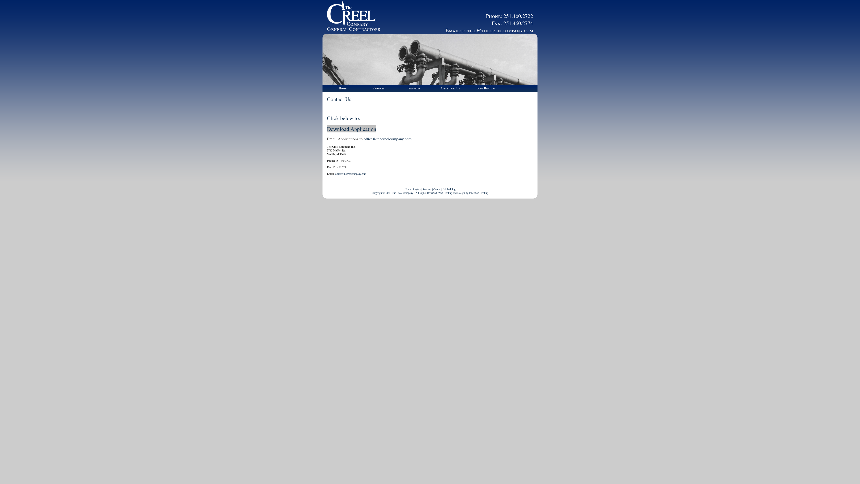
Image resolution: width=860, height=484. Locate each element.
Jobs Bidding (486, 88)
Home (343, 88)
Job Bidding (449, 189)
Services (414, 88)
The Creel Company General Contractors (351, 17)
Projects (379, 88)
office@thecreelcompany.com (497, 30)
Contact (437, 189)
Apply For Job (450, 88)
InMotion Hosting (478, 192)
